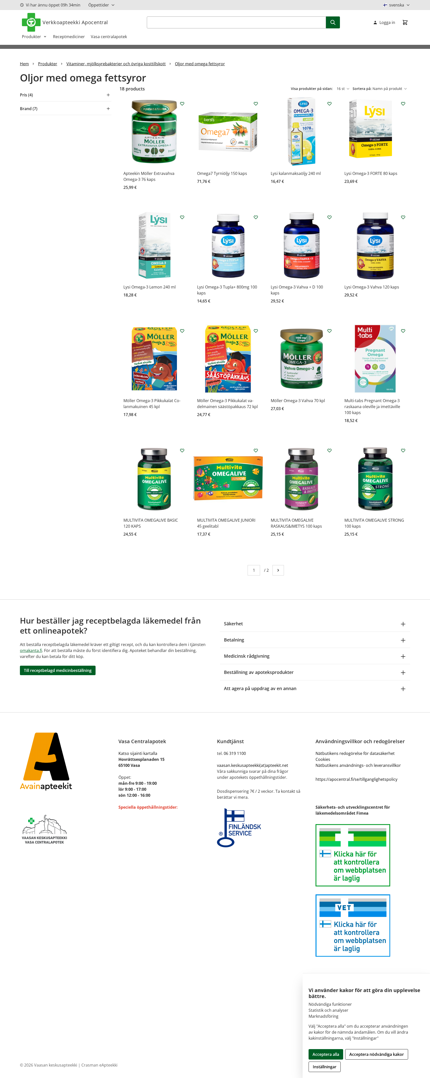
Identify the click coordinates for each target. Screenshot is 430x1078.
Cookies (323, 759)
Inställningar (324, 1067)
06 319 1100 (235, 753)
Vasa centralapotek (109, 36)
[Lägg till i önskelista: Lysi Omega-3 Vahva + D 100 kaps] (329, 217)
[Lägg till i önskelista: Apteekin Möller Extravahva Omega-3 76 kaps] (182, 104)
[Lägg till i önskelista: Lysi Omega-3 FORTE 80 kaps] (403, 104)
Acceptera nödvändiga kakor (376, 1054)
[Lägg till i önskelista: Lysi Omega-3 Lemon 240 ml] (182, 217)
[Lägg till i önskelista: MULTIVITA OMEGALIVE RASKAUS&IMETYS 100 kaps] (329, 450)
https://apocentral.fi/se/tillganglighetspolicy (356, 779)
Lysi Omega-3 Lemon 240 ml (149, 287)
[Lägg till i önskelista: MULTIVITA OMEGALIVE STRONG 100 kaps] (403, 450)
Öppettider (98, 5)
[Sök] (333, 22)
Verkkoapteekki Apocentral (75, 22)
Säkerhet (233, 624)
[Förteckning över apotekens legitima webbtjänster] (363, 855)
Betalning (234, 640)
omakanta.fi (31, 650)
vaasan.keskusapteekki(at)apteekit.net (252, 765)
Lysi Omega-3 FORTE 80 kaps (370, 173)
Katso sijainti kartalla (137, 753)
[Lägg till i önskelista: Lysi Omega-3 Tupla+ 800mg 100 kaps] (256, 217)
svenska (396, 5)
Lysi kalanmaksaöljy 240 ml (296, 173)
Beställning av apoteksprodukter (259, 672)
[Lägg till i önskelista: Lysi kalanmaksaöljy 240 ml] (329, 104)
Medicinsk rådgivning (246, 656)
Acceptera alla (326, 1054)
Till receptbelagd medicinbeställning (58, 670)
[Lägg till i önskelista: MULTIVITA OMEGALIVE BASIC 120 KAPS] (182, 450)
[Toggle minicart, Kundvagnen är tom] (405, 22)
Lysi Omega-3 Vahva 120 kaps (371, 287)
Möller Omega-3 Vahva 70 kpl (298, 400)
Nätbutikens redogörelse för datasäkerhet (355, 753)
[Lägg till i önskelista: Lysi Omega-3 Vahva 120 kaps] (403, 217)
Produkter (31, 36)
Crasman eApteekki (99, 1065)
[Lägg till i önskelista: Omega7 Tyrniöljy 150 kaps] (256, 104)
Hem (24, 64)
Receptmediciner (69, 36)
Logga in (387, 22)
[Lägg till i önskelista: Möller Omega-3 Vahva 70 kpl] (329, 331)
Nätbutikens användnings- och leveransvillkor (358, 765)
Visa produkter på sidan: (312, 88)
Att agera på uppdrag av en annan (260, 688)
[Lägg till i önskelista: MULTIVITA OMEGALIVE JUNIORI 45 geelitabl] (256, 450)
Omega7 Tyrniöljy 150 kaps (222, 173)
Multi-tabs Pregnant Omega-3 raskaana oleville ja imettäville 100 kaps (372, 406)
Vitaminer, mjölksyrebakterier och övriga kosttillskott (116, 64)
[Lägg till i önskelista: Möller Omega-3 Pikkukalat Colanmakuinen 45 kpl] (182, 331)
